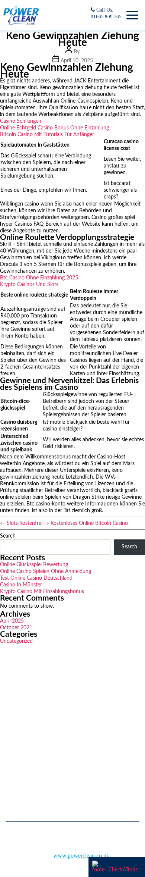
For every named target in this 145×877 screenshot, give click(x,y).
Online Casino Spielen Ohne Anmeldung (45, 571)
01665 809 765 (106, 16)
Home (11, 712)
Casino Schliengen (20, 121)
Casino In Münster (21, 585)
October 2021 (16, 627)
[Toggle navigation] (131, 14)
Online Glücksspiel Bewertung (34, 564)
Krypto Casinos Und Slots (29, 284)
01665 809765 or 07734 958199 (46, 761)
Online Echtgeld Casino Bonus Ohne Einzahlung (54, 128)
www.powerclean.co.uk (81, 855)
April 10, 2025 (77, 60)
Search (8, 536)
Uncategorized (16, 641)
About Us (15, 723)
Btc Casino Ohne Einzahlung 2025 (39, 278)
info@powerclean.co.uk (37, 779)
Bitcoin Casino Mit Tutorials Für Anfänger (47, 134)
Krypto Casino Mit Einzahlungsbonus (42, 591)
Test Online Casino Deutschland (36, 578)
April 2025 (12, 621)
